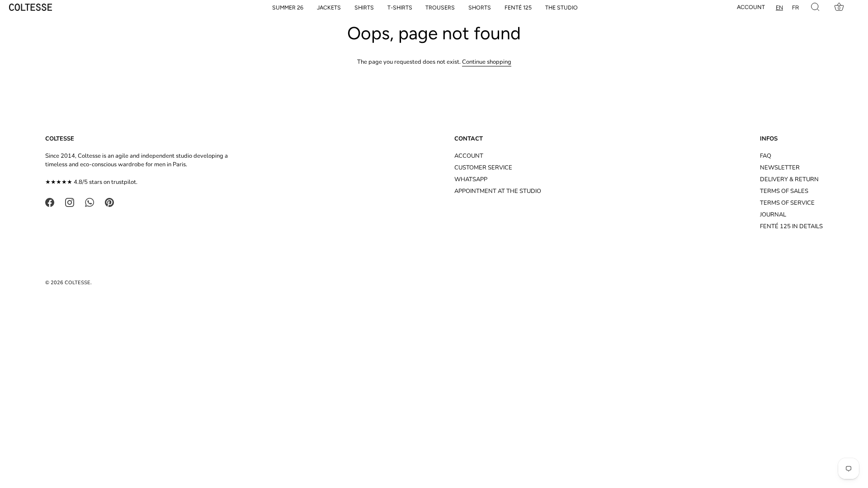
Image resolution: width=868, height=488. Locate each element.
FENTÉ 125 (518, 7)
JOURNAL (773, 215)
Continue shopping (486, 62)
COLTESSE (77, 282)
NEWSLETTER (780, 168)
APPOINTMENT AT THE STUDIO (497, 191)
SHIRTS (364, 7)
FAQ (765, 156)
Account (751, 7)
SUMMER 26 (287, 7)
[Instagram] (69, 202)
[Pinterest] (109, 202)
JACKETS (329, 7)
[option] (795, 7)
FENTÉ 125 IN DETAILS (791, 226)
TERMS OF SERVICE (787, 203)
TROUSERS (440, 7)
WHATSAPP (470, 179)
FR (795, 7)
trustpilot (123, 182)
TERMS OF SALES (784, 191)
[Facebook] (49, 202)
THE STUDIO (561, 7)
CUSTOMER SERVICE (483, 168)
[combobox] (779, 7)
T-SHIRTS (399, 7)
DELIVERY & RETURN (789, 179)
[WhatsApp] (89, 202)
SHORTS (479, 7)
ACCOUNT (468, 156)
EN (779, 7)
